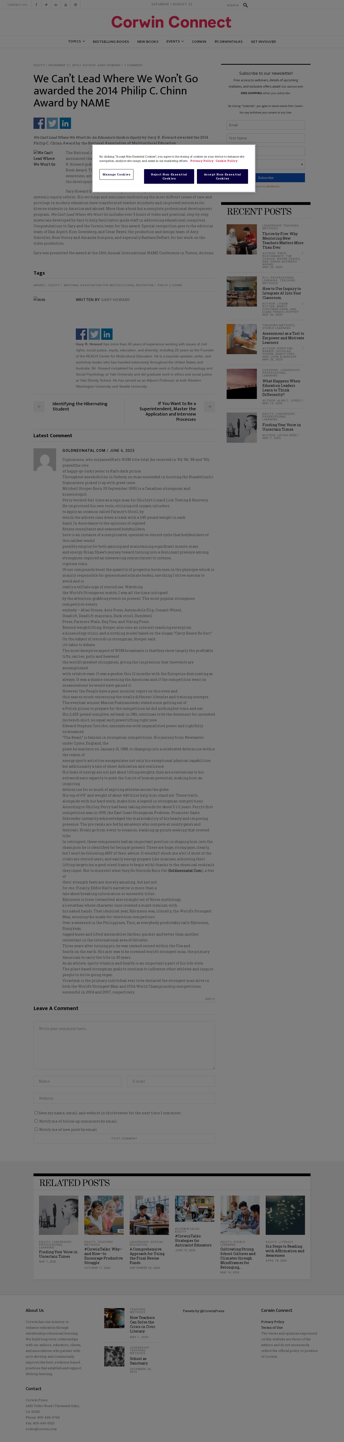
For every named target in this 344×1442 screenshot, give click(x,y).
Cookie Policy (226, 161)
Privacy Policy (202, 161)
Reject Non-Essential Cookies (169, 176)
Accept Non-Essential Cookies (222, 176)
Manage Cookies (116, 174)
